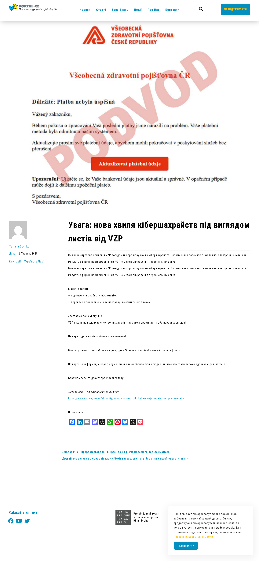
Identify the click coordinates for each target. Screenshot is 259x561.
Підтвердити (186, 545)
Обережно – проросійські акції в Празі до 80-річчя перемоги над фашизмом (116, 451)
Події (138, 10)
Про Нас (154, 10)
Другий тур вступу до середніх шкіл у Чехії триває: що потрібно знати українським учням (124, 458)
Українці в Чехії (34, 261)
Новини (85, 10)
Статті (101, 10)
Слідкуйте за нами (23, 512)
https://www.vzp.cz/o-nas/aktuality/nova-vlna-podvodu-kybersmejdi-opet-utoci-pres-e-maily (126, 398)
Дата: (13, 253)
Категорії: (15, 261)
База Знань (120, 10)
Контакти (172, 10)
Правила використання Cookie (194, 536)
